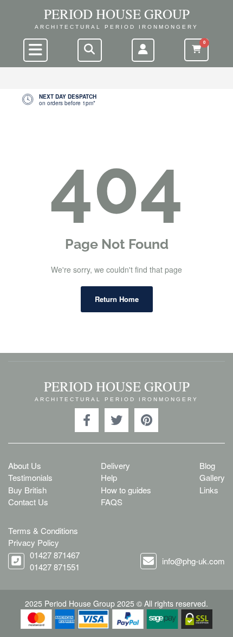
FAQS (111, 501)
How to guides (126, 490)
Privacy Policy (33, 542)
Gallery (212, 477)
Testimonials (30, 477)
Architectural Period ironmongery (116, 27)
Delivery (115, 465)
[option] (116, 99)
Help (109, 477)
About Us (24, 465)
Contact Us (28, 501)
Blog (207, 465)
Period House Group (117, 14)
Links (208, 490)
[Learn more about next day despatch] (116, 99)
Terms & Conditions (43, 530)
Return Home (117, 299)
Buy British (27, 490)
